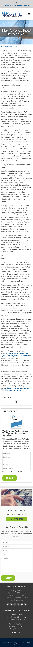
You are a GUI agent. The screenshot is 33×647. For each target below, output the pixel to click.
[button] (29, 14)
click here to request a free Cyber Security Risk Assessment (15, 354)
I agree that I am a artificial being (15, 472)
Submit (9, 478)
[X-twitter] (18, 604)
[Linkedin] (7, 604)
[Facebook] (11, 604)
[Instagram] (14, 604)
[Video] (22, 604)
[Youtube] (25, 604)
